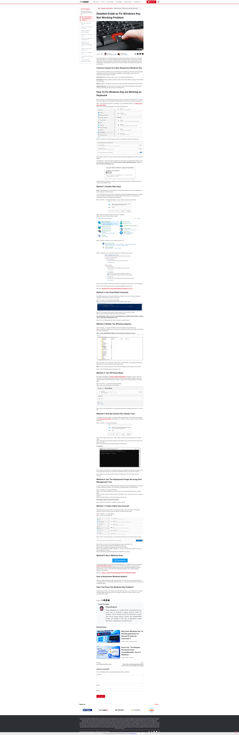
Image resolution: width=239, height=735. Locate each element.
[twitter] (135, 54)
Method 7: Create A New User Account (86, 49)
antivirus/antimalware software (104, 565)
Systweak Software (90, 731)
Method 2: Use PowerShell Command (86, 27)
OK (140, 733)
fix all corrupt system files (105, 419)
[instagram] (154, 731)
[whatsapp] (142, 54)
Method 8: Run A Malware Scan (86, 53)
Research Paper (128, 1)
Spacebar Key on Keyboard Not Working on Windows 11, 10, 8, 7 (117, 288)
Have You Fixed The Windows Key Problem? (86, 60)
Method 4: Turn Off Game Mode (86, 35)
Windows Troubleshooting (107, 8)
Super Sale (152, 1)
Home (99, 8)
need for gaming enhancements (118, 376)
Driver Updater (110, 1)
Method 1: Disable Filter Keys (86, 24)
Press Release (119, 1)
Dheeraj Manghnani (111, 54)
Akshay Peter (123, 54)
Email (98, 690)
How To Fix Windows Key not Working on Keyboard (87, 18)
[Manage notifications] (236, 732)
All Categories (136, 1)
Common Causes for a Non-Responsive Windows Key (87, 13)
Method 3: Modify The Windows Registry (86, 31)
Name (98, 685)
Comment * (99, 674)
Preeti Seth (131, 657)
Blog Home (96, 1)
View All (156, 704)
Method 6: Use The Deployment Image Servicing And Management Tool (87, 44)
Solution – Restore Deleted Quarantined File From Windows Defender (119, 572)
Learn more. (134, 733)
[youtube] (156, 731)
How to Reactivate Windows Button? (87, 57)
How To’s (103, 1)
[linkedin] (115, 54)
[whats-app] (159, 731)
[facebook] (137, 54)
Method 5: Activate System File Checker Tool (87, 39)
